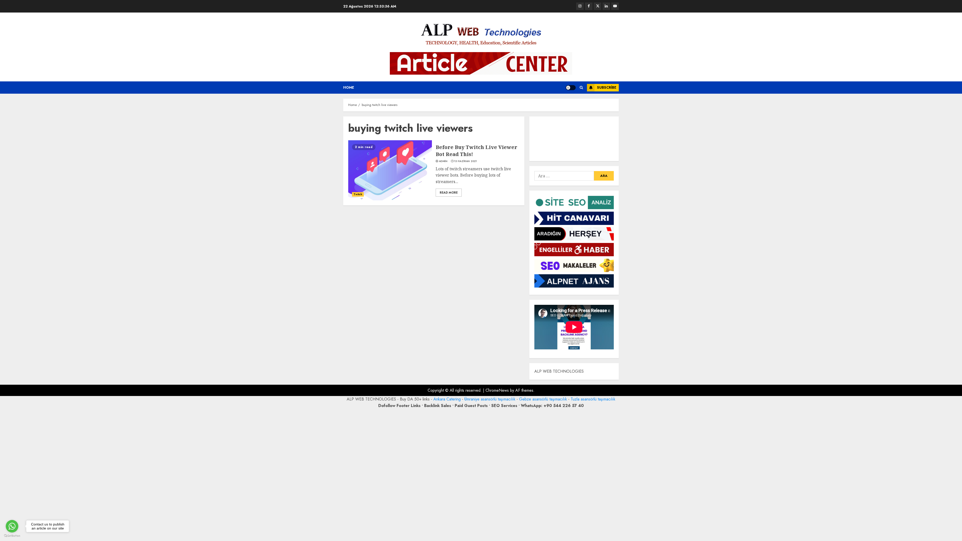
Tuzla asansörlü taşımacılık (593, 399)
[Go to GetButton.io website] (12, 535)
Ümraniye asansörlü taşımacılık (489, 399)
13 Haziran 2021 (465, 161)
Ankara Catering (447, 399)
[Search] (581, 87)
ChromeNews (497, 390)
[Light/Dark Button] (571, 87)
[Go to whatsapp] (12, 526)
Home (348, 87)
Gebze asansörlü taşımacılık (543, 399)
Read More (449, 192)
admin (443, 161)
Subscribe (606, 87)
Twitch (357, 194)
